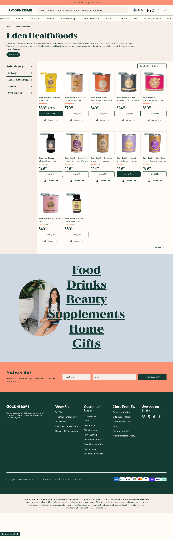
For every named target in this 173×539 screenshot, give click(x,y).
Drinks (49, 18)
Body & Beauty (68, 18)
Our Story (60, 412)
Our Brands (60, 421)
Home (108, 18)
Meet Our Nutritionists (66, 416)
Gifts (122, 18)
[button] (10, 534)
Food (18, 18)
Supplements (90, 18)
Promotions (90, 449)
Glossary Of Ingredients (66, 431)
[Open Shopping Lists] (149, 10)
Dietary (33, 18)
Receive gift (152, 376)
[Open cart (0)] (165, 10)
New (136, 18)
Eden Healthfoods (22, 27)
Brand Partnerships (93, 444)
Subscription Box (121, 412)
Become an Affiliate (93, 453)
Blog (115, 426)
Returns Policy (91, 434)
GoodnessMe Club (122, 421)
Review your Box (121, 431)
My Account (90, 415)
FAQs (86, 420)
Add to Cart (51, 113)
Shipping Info (90, 430)
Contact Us (89, 425)
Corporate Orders (93, 439)
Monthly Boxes (151, 18)
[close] (17, 54)
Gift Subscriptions (122, 416)
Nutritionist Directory (124, 435)
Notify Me (77, 113)
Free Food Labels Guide (66, 426)
